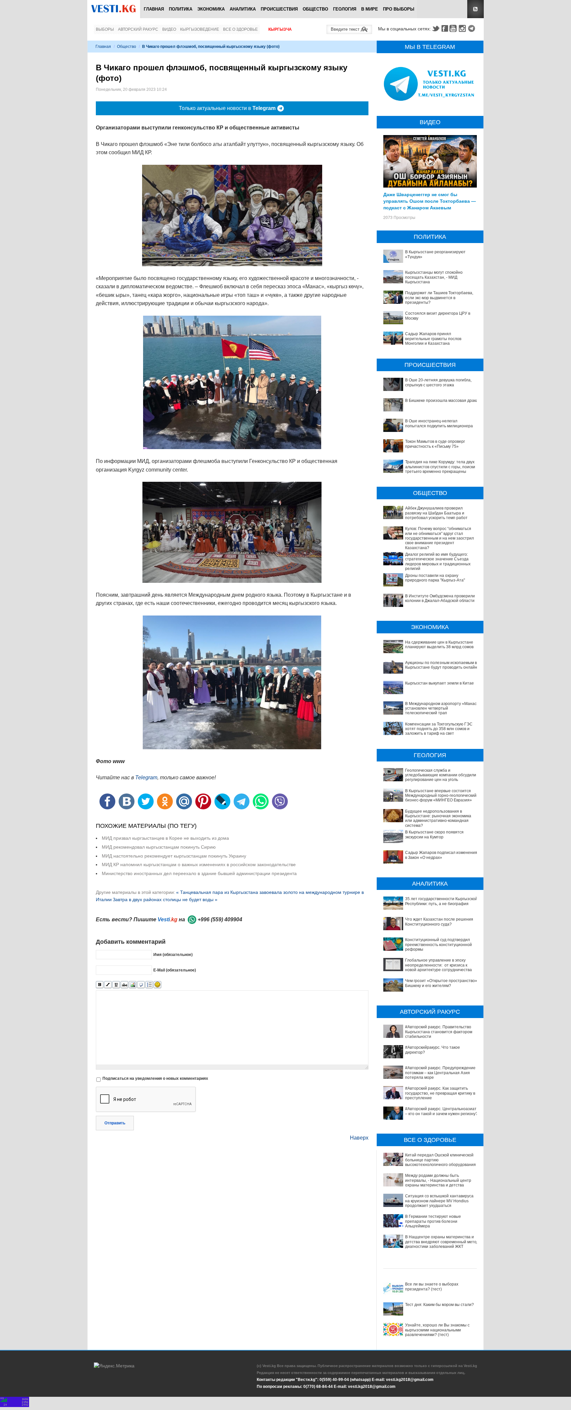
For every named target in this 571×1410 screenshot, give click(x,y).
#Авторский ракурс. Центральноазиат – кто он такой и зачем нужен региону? (441, 1111)
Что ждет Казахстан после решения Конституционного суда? (439, 921)
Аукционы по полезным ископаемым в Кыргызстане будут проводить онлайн (441, 665)
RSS (475, 9)
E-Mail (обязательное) (174, 970)
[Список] (149, 985)
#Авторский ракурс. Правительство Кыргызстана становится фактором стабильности (438, 1032)
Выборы (105, 29)
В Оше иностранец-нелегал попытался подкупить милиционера (439, 423)
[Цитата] (141, 985)
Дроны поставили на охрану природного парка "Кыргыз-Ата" (435, 577)
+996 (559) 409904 (220, 919)
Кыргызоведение (199, 29)
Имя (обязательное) (173, 954)
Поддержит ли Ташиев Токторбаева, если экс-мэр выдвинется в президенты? (439, 298)
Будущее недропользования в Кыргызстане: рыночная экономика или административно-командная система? (438, 818)
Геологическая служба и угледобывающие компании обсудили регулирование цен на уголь (440, 775)
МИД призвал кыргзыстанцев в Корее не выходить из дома (165, 838)
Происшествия (279, 9)
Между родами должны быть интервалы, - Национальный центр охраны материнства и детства (438, 1180)
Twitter (435, 28)
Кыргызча (280, 29)
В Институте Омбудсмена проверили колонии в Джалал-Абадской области (440, 598)
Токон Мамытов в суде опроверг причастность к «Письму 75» (435, 443)
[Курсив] (108, 985)
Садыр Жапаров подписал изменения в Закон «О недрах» (441, 855)
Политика (180, 9)
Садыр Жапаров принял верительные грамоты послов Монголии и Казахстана (433, 339)
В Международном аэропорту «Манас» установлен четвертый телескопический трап (442, 708)
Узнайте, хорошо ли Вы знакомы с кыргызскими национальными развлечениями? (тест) (437, 1330)
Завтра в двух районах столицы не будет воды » (165, 899)
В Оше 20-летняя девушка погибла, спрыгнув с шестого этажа (438, 382)
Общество (315, 9)
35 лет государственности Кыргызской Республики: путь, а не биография (441, 901)
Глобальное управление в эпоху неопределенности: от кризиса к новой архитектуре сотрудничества (438, 965)
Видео (169, 29)
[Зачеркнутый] (124, 985)
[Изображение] (132, 985)
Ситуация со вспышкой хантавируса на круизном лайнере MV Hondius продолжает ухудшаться (439, 1201)
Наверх (359, 1138)
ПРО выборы (398, 9)
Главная (154, 9)
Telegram (472, 28)
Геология (344, 9)
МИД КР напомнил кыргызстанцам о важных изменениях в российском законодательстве (199, 864)
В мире (369, 9)
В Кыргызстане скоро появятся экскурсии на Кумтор (434, 834)
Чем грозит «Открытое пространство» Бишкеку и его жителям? (441, 983)
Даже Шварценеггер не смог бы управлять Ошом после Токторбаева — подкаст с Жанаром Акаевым (429, 201)
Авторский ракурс (138, 29)
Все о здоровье (240, 29)
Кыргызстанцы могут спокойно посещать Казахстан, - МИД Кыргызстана (434, 277)
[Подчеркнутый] (116, 985)
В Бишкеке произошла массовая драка (441, 400)
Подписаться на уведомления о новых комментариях (155, 1078)
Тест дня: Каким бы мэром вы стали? (439, 1304)
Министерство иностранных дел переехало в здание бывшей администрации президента (199, 873)
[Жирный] (99, 985)
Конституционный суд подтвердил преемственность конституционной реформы (438, 944)
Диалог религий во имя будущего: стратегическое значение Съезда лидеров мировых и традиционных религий (438, 561)
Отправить (114, 1123)
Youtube (454, 28)
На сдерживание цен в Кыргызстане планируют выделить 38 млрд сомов (439, 644)
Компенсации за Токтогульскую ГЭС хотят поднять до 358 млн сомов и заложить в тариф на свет (439, 729)
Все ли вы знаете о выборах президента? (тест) (431, 1286)
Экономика (211, 9)
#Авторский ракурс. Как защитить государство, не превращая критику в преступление (440, 1093)
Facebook (444, 28)
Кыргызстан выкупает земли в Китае (439, 683)
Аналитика (243, 9)
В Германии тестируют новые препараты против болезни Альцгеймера (433, 1221)
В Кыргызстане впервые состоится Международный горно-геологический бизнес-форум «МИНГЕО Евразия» (440, 796)
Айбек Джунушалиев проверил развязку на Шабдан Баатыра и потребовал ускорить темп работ (436, 513)
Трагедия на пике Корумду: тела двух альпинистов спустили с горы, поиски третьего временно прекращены (440, 467)
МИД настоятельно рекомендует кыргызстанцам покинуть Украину (174, 856)
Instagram (463, 28)
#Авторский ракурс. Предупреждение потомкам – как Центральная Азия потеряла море (440, 1073)
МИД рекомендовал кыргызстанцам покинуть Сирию (159, 847)
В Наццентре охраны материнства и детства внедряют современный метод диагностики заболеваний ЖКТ (442, 1242)
